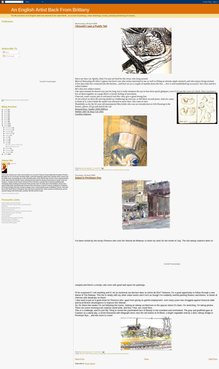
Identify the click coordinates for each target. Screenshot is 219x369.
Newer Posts (79, 359)
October (8, 131)
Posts (7, 52)
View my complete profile (10, 193)
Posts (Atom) (90, 364)
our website (6, 216)
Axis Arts (4, 206)
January (8, 152)
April (6, 143)
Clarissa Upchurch (8, 209)
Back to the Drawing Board (11, 208)
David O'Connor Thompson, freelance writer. (17, 211)
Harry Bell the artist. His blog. (12, 213)
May (6, 141)
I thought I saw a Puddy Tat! (91, 26)
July (6, 137)
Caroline (13, 163)
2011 (6, 122)
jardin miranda (7, 214)
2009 (6, 126)
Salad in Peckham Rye (88, 177)
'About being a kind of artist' (11, 203)
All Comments (9, 56)
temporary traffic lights (9, 222)
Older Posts (213, 359)
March (7, 148)
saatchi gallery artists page (11, 221)
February (8, 150)
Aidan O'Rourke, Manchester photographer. (16, 204)
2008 (6, 154)
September (9, 133)
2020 (6, 112)
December (8, 128)
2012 (6, 120)
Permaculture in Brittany (10, 219)
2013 (6, 118)
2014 (6, 116)
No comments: (97, 352)
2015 (6, 114)
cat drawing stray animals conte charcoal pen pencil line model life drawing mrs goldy (104, 170)
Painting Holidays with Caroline (12, 217)
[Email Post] (102, 168)
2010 (6, 124)
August (7, 135)
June (7, 139)
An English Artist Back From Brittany (50, 9)
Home (146, 359)
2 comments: (97, 168)
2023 (6, 110)
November (8, 129)
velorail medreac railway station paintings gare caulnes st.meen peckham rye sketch (104, 353)
